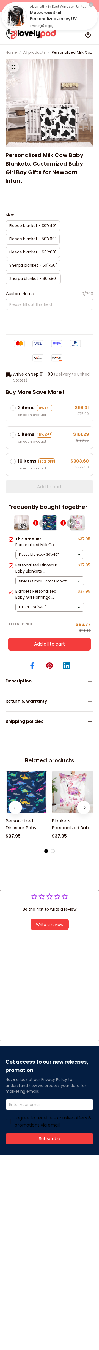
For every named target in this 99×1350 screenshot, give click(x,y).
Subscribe (49, 1138)
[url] (26, 1197)
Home (11, 52)
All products (34, 52)
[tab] (43, 138)
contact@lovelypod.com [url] (40, 1190)
